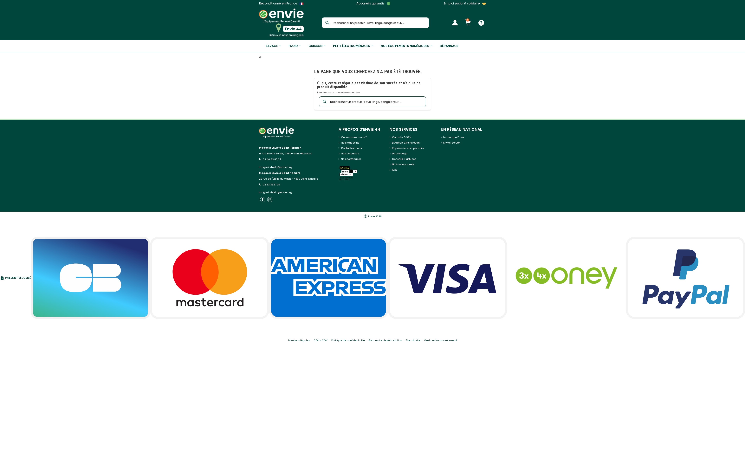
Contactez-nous (351, 148)
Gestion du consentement (440, 340)
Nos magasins (350, 143)
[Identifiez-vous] (455, 23)
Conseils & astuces (404, 159)
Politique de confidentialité (348, 340)
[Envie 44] (281, 16)
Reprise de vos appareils (408, 148)
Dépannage (399, 153)
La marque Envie (453, 137)
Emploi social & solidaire (462, 4)
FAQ (394, 170)
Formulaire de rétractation (385, 340)
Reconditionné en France (278, 3)
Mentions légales (299, 340)
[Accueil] (260, 57)
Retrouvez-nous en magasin (286, 35)
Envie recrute (451, 143)
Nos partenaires (351, 159)
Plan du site (413, 340)
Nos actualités (350, 153)
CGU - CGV (320, 340)
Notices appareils (403, 164)
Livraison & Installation (406, 143)
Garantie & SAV (401, 137)
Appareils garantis (370, 4)
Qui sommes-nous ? (354, 137)
